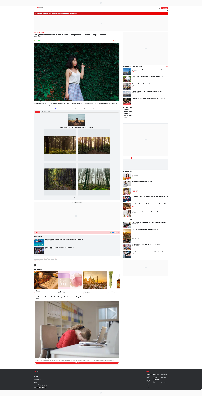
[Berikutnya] (120, 339)
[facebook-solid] (113, 231)
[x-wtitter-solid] (115, 231)
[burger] (167, 10)
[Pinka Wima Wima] (35, 264)
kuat (43, 105)
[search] (159, 8)
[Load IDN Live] (145, 164)
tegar (55, 108)
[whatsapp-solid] (110, 231)
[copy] (118, 231)
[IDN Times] (40, 7)
